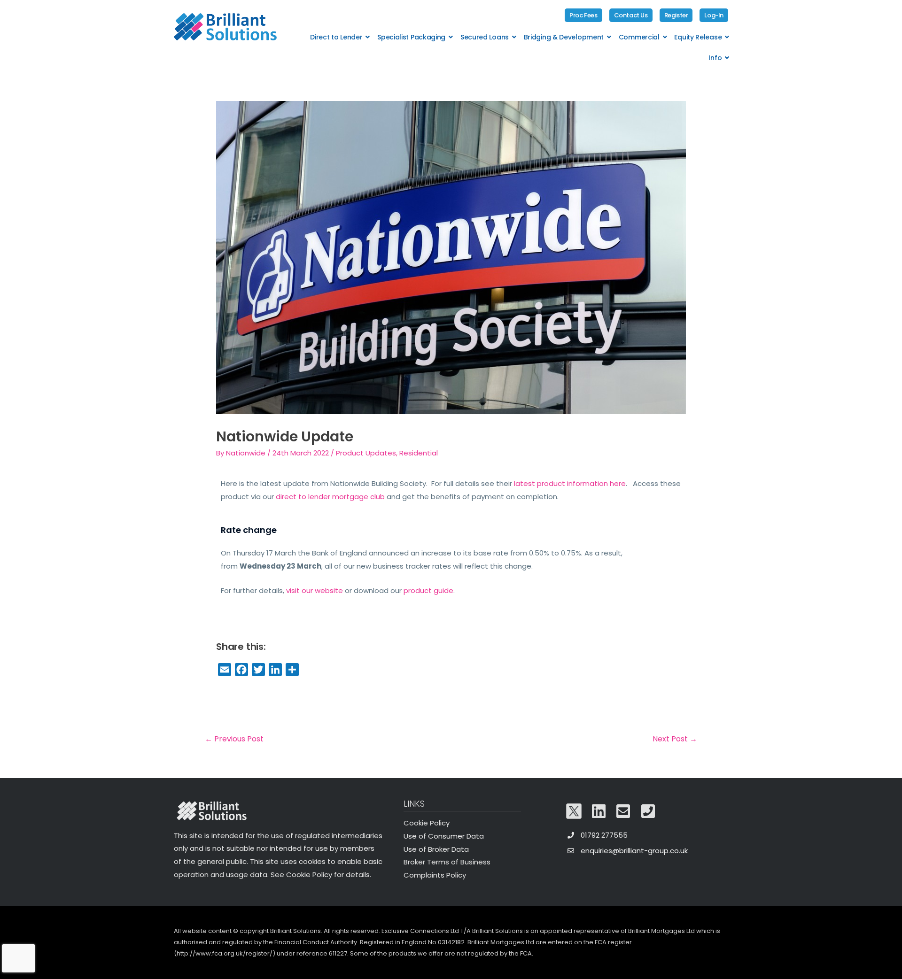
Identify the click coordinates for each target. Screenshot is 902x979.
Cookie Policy (427, 823)
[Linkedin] (599, 811)
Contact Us (631, 15)
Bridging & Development (564, 37)
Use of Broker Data (436, 849)
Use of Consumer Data (444, 836)
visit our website (314, 590)
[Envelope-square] (623, 811)
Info (715, 57)
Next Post (675, 738)
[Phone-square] (648, 811)
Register (676, 15)
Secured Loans (484, 37)
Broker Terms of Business (447, 862)
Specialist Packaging (411, 37)
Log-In (713, 15)
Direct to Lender (336, 37)
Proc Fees (583, 15)
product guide (428, 590)
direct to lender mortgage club (330, 496)
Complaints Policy (435, 875)
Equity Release (698, 37)
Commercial (639, 37)
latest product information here (570, 483)
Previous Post (234, 738)
